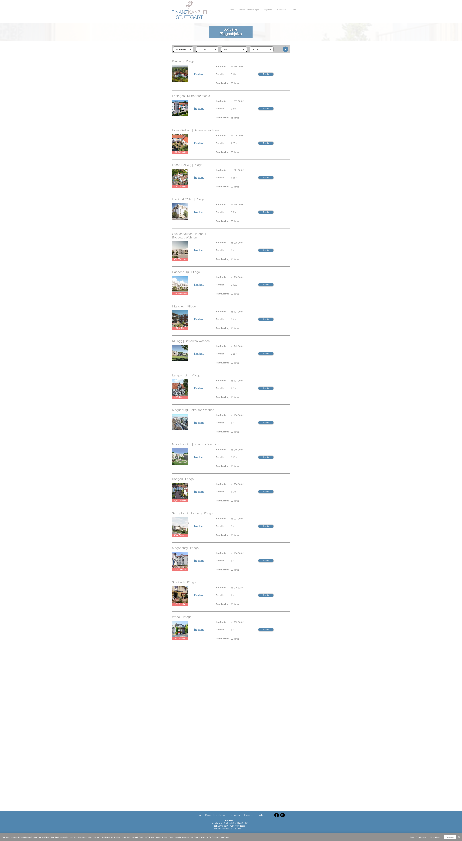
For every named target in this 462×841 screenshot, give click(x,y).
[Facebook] (276, 815)
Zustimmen (450, 837)
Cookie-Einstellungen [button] (418, 837)
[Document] (285, 49)
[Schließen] (459, 837)
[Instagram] (282, 815)
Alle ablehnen (435, 837)
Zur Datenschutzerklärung (219, 837)
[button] (249, 10)
